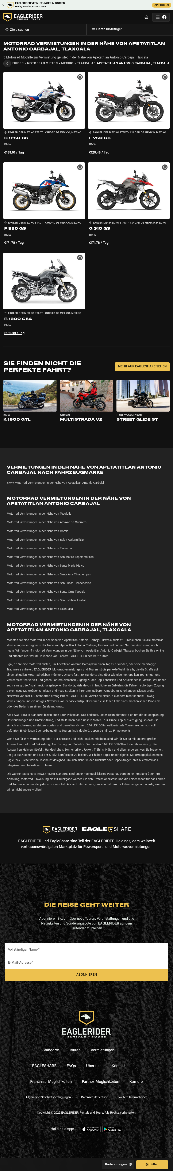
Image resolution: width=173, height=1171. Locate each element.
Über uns (93, 1066)
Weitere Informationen (133, 1097)
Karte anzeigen (116, 1164)
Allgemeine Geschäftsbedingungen (48, 1097)
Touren (75, 1050)
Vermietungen (102, 1050)
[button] (44, 114)
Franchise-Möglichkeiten (51, 1082)
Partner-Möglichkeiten (100, 1082)
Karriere (136, 1082)
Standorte (50, 1050)
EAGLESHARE (44, 1066)
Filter (154, 1164)
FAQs (71, 1066)
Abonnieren (86, 974)
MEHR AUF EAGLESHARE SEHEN (142, 366)
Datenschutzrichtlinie (94, 1097)
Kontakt (118, 1066)
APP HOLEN (161, 5)
